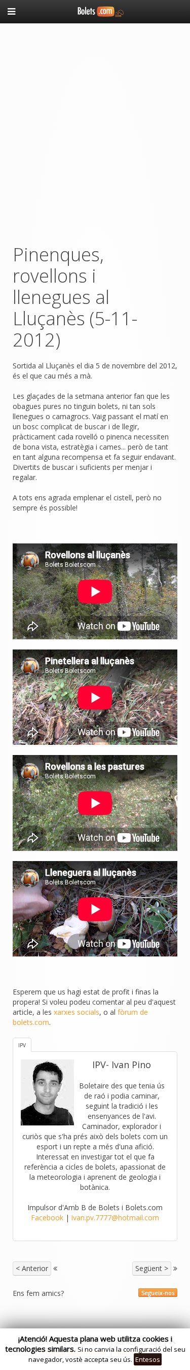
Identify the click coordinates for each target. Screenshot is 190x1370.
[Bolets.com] (95, 10)
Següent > (151, 1268)
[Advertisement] (95, 131)
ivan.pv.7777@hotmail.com (115, 1217)
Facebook (47, 1217)
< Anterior (32, 1268)
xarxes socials (76, 1012)
